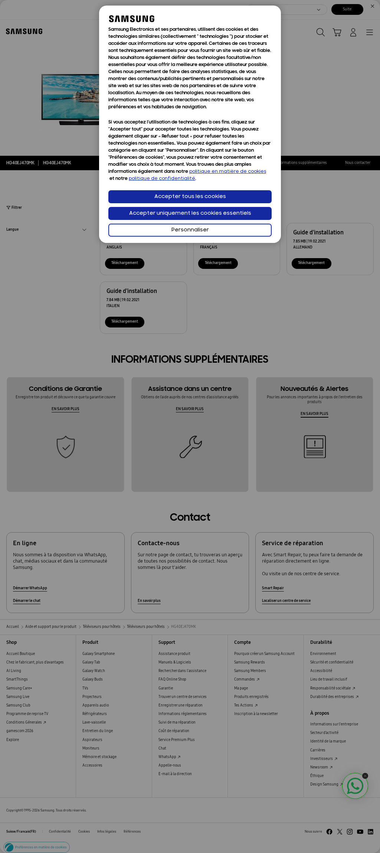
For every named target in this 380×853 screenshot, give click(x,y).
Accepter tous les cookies (190, 197)
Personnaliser (190, 230)
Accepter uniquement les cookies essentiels (190, 213)
